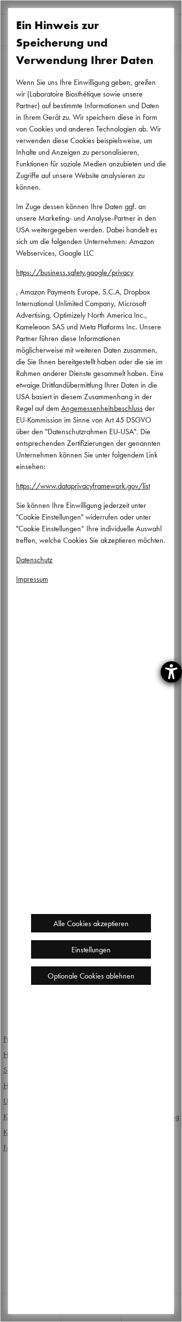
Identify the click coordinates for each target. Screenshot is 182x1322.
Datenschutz (34, 559)
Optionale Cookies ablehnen (91, 975)
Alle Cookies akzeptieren (91, 923)
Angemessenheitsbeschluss (102, 408)
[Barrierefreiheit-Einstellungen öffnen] (171, 672)
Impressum (32, 579)
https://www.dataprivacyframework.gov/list (83, 485)
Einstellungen (91, 949)
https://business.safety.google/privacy (74, 272)
